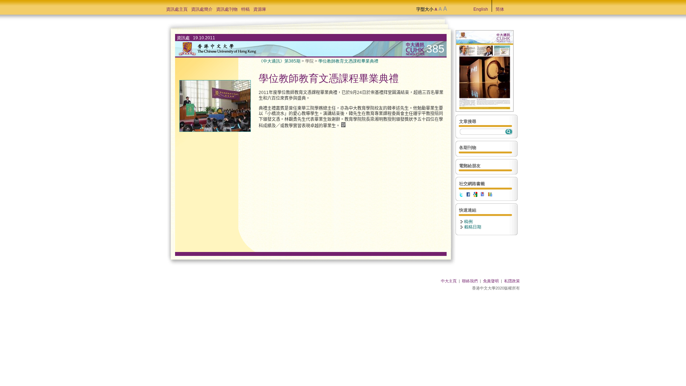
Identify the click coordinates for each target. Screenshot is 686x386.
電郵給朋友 (470, 165)
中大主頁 (449, 281)
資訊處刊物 (227, 9)
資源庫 (259, 9)
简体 (500, 9)
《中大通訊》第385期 (279, 61)
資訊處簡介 (202, 9)
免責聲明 (491, 281)
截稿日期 (472, 226)
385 (435, 49)
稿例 (468, 221)
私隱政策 (512, 281)
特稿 (245, 9)
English (480, 9)
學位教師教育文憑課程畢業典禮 (348, 61)
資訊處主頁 (177, 9)
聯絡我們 (470, 281)
